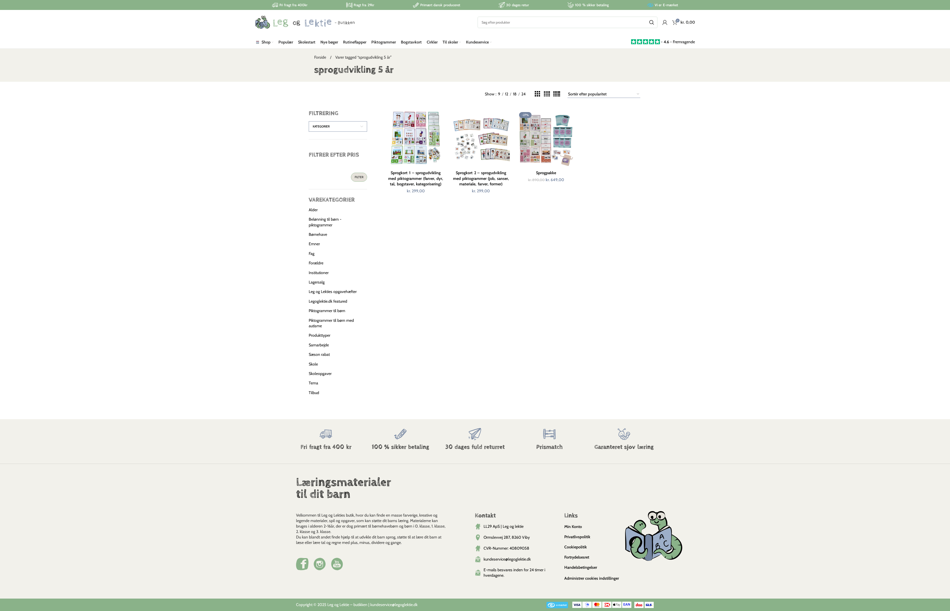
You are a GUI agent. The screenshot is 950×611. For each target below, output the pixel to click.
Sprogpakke (546, 172)
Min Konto (573, 526)
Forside (320, 57)
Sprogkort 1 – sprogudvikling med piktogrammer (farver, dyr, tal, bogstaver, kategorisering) (415, 178)
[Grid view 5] (556, 94)
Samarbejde (319, 345)
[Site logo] (305, 22)
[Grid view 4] (547, 94)
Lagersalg (317, 282)
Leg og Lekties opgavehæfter (333, 291)
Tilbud (314, 392)
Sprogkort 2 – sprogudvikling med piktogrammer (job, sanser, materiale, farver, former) (481, 178)
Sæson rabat (319, 354)
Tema (313, 383)
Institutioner (319, 272)
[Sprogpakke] (546, 139)
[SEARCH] (651, 22)
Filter (359, 177)
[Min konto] (665, 22)
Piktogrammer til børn (327, 310)
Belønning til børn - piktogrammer (325, 222)
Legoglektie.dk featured (328, 301)
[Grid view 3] (537, 94)
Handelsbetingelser (580, 567)
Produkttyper (319, 335)
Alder (313, 209)
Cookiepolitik (575, 547)
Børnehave (318, 234)
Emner (314, 244)
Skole (313, 364)
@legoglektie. (403, 604)
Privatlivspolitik (577, 536)
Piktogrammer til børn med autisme (331, 323)
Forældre (316, 263)
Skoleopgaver (320, 373)
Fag (311, 253)
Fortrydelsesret (576, 557)
